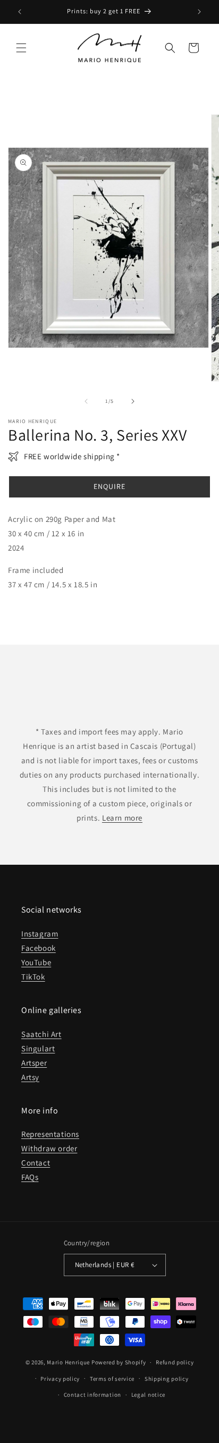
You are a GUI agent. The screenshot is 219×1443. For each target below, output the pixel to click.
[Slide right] (133, 401)
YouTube (36, 962)
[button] (21, 48)
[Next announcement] (199, 11)
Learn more (122, 818)
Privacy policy (60, 1378)
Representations (50, 1134)
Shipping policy (167, 1378)
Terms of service (112, 1378)
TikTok (33, 977)
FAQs (29, 1177)
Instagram (39, 934)
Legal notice (148, 1394)
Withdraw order (49, 1148)
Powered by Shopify (118, 1362)
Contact (35, 1163)
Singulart (38, 1048)
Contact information (92, 1394)
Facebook (38, 948)
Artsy (30, 1077)
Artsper (34, 1063)
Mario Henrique (68, 1362)
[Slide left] (86, 401)
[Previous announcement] (19, 11)
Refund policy (174, 1362)
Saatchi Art (41, 1034)
